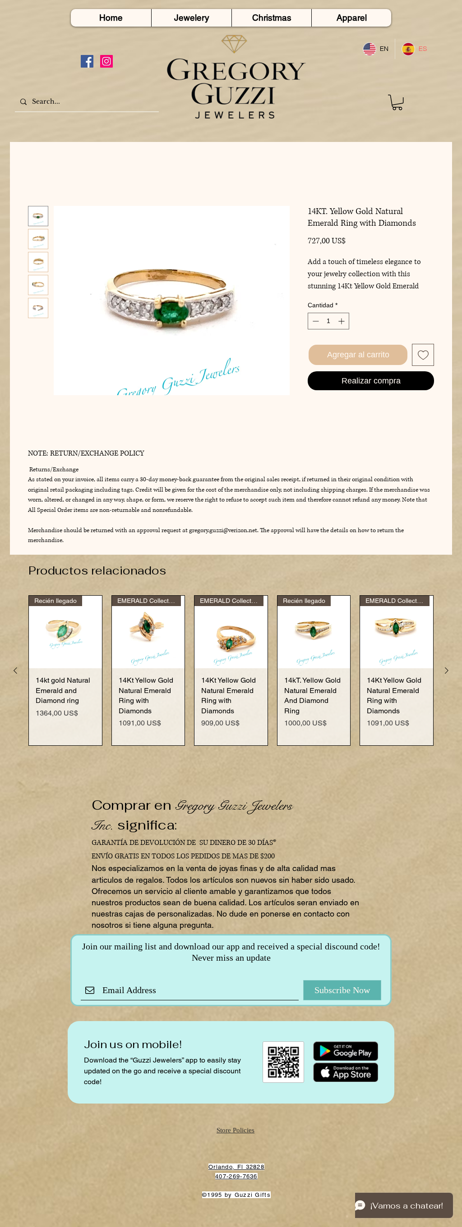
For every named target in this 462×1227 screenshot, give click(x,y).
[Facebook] (87, 61)
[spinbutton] (328, 321)
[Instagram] (106, 61)
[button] (397, 102)
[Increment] (342, 321)
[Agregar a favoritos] (423, 355)
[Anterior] (15, 670)
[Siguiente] (446, 670)
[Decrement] (314, 321)
